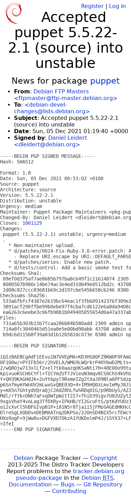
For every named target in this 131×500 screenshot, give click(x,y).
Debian (24, 458)
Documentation (30, 484)
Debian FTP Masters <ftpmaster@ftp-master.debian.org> (65, 94)
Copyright (103, 458)
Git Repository (102, 484)
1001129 (32, 223)
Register (92, 6)
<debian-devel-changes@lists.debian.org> (52, 108)
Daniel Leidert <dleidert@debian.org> (50, 141)
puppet (104, 81)
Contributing (69, 491)
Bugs (67, 484)
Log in (117, 6)
